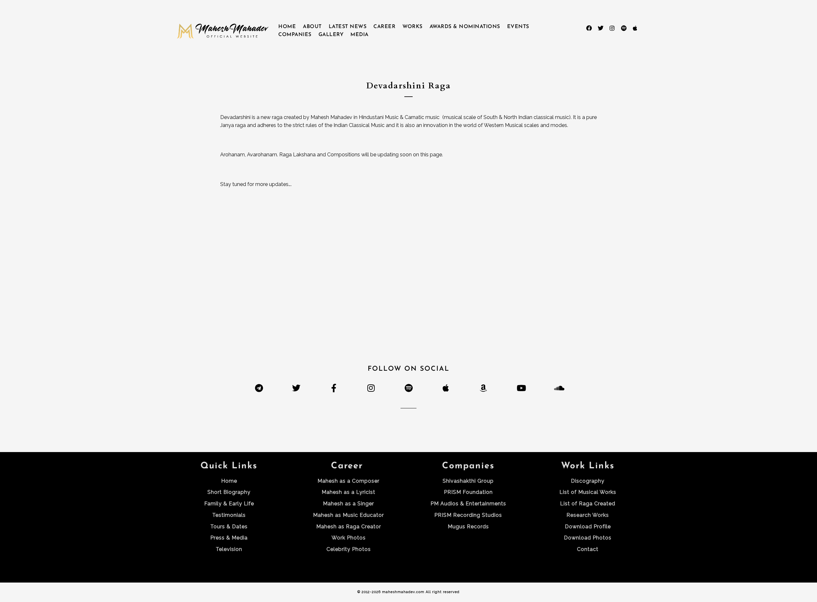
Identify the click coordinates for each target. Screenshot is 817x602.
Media (359, 34)
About (312, 26)
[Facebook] (589, 28)
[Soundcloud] (558, 388)
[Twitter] (600, 28)
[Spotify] (623, 28)
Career (384, 26)
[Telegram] (259, 388)
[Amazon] (483, 388)
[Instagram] (612, 28)
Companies (294, 34)
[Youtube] (521, 388)
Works (412, 26)
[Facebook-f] (334, 388)
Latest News (348, 26)
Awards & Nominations (465, 26)
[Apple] (635, 28)
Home (287, 26)
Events (518, 26)
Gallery (331, 34)
